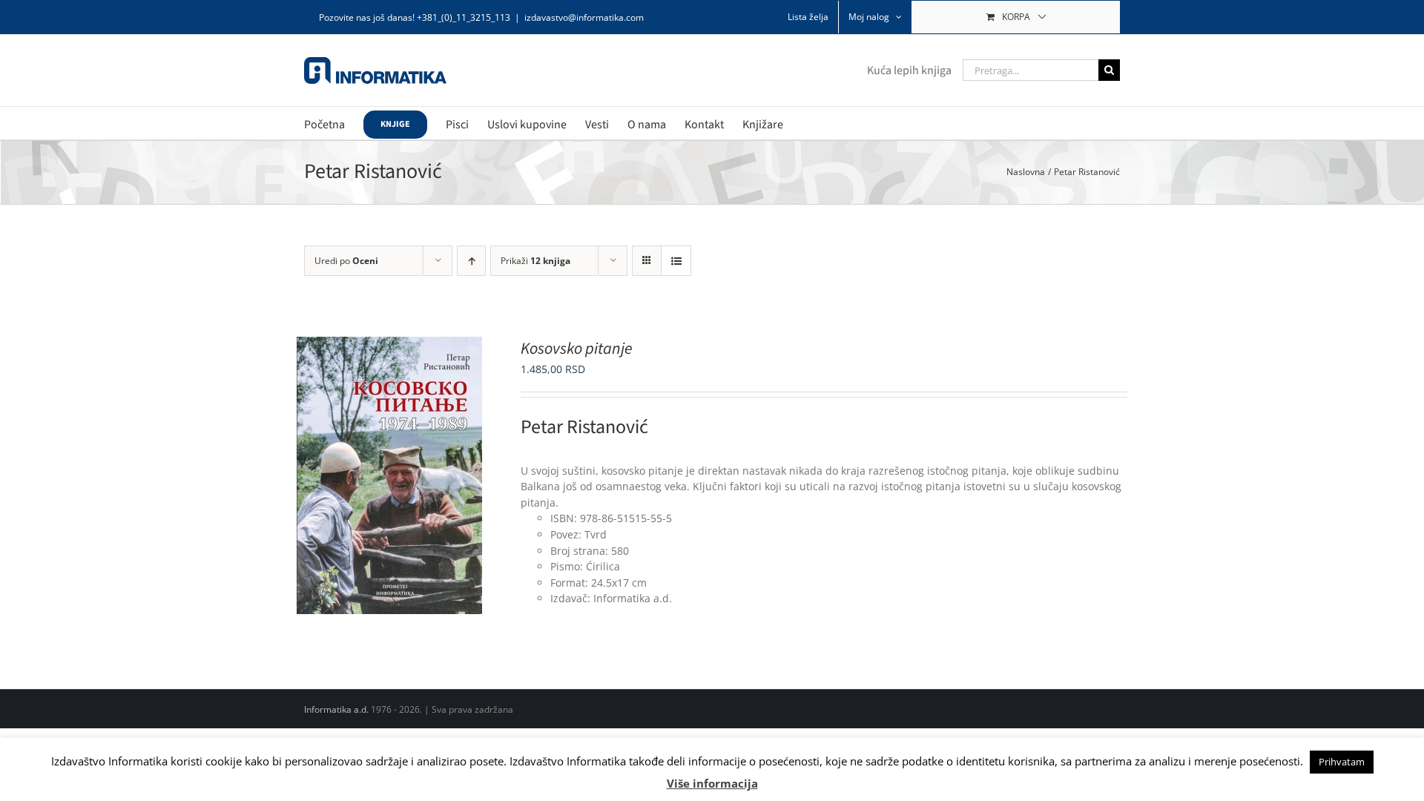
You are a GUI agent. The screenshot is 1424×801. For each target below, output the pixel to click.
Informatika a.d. (336, 709)
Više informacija (712, 783)
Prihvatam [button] (1342, 761)
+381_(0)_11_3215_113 (463, 17)
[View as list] (676, 260)
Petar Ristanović (584, 427)
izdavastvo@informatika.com (584, 17)
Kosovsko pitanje (577, 348)
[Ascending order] (471, 260)
